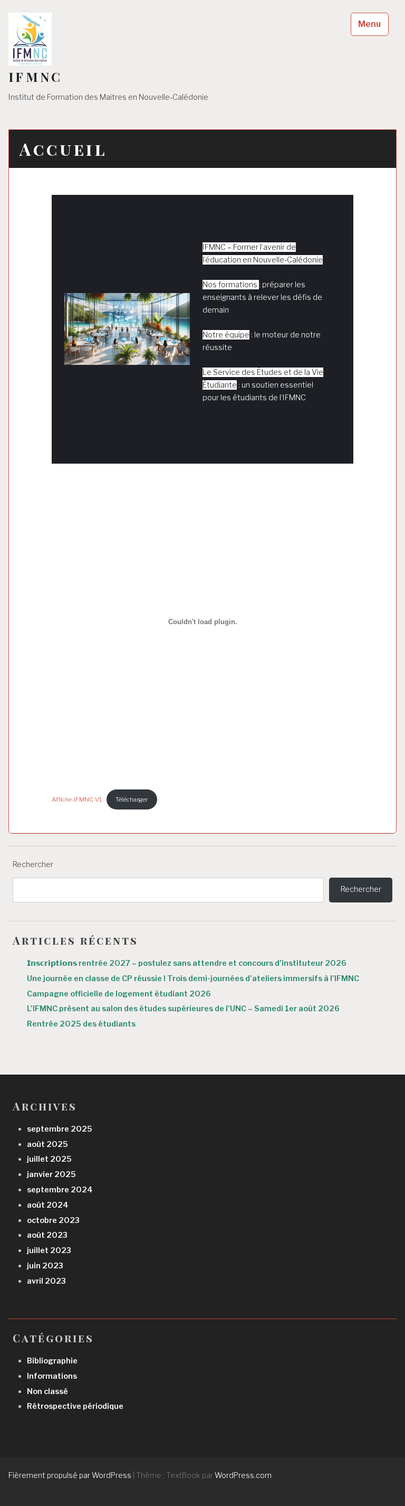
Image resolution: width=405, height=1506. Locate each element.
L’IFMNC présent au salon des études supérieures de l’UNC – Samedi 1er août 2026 (183, 1008)
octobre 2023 (53, 1220)
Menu (369, 24)
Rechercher (33, 864)
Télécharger (131, 799)
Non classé (47, 1391)
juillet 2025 (49, 1159)
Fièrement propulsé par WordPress (69, 1475)
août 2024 (48, 1205)
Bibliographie (52, 1361)
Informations (52, 1376)
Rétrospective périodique (75, 1406)
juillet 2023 (49, 1250)
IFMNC (35, 77)
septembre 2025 (59, 1129)
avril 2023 (46, 1281)
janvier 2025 (51, 1174)
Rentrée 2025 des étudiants (81, 1024)
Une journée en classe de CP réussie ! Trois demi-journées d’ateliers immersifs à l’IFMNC (193, 978)
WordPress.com (243, 1475)
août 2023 (47, 1235)
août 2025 (47, 1144)
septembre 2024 (60, 1189)
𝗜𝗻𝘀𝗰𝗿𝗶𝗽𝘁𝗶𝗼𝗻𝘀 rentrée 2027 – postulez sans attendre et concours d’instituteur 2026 (186, 963)
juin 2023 (45, 1265)
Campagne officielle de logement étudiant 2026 (120, 994)
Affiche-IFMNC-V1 (77, 799)
